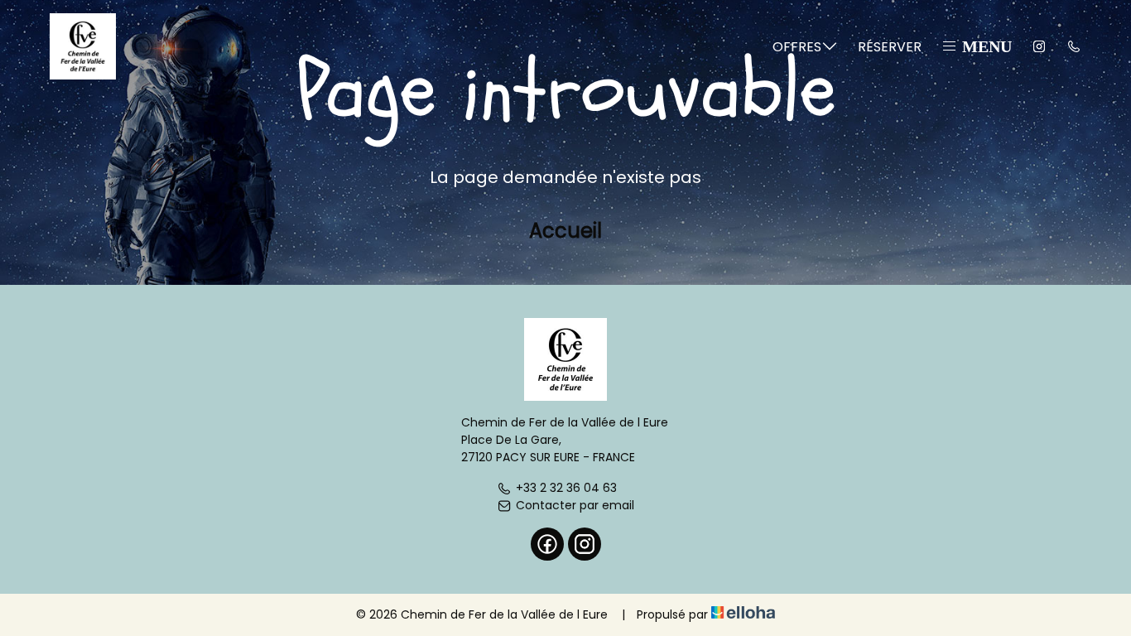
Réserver (890, 46)
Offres (796, 46)
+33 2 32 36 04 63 (566, 487)
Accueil (565, 230)
